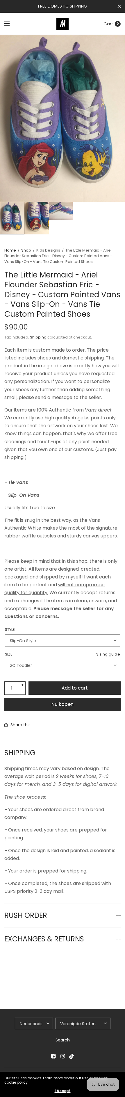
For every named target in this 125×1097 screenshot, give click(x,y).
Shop (26, 250)
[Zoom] (62, 118)
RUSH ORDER (25, 915)
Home (10, 250)
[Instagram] (62, 1056)
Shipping (38, 337)
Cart (108, 24)
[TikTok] (71, 1056)
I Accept (63, 1091)
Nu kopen (62, 704)
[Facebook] (53, 1056)
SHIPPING (19, 752)
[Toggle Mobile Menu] (10, 23)
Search (63, 1040)
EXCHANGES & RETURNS (44, 939)
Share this (20, 725)
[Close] (119, 6)
